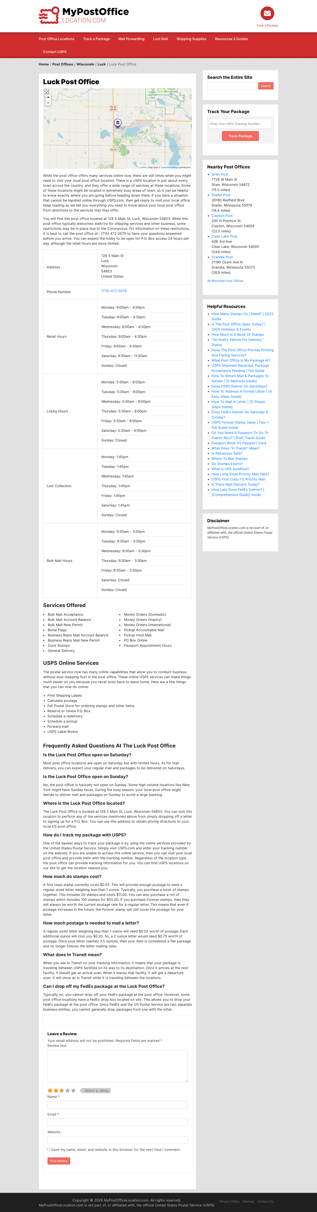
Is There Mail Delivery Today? (236, 484)
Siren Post (220, 174)
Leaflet (142, 167)
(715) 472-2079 (114, 291)
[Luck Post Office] (118, 123)
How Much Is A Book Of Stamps (238, 334)
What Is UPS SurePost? (230, 469)
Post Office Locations (56, 39)
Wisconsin (85, 64)
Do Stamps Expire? (227, 463)
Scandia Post (222, 257)
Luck (102, 64)
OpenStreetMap (169, 167)
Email (53, 1114)
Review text (57, 1045)
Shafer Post (221, 195)
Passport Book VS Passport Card (239, 443)
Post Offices (62, 64)
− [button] (48, 103)
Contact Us (265, 1201)
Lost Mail (160, 39)
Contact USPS (54, 52)
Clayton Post (222, 215)
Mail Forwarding (131, 39)
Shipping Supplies (191, 39)
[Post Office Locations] (84, 15)
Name (53, 1096)
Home (44, 64)
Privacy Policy (230, 1201)
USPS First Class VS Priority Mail (238, 479)
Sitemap (248, 1201)
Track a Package (96, 39)
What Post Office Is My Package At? (241, 360)
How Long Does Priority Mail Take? (240, 474)
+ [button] (48, 97)
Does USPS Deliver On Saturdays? (239, 386)
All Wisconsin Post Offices (225, 281)
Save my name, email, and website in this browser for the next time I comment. (115, 1149)
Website (53, 1132)
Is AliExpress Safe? (227, 453)
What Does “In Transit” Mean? (236, 448)
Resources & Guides (231, 39)
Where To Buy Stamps (230, 458)
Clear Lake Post (224, 236)
